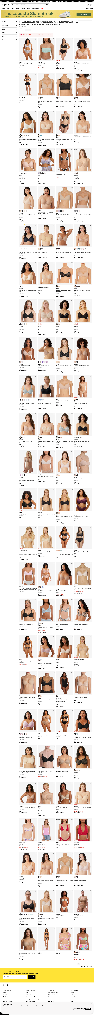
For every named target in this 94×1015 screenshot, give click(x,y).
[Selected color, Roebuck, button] (20, 362)
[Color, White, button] (45, 173)
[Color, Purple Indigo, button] (43, 362)
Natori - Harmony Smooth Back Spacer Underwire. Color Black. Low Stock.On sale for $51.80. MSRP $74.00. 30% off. (46, 762)
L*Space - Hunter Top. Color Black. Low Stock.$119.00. (46, 944)
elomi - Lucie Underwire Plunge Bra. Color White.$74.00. (28, 54)
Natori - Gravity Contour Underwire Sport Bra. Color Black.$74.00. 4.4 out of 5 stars (64, 91)
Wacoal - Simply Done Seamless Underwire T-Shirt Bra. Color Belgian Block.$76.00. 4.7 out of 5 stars (28, 393)
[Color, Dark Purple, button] (59, 249)
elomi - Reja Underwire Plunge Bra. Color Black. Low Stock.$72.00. (64, 726)
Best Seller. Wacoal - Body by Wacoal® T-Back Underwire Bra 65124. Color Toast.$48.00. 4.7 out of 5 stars (83, 166)
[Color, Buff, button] (41, 696)
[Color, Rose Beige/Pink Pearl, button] (39, 98)
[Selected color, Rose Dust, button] (75, 877)
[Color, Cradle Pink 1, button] (22, 734)
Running (72, 999)
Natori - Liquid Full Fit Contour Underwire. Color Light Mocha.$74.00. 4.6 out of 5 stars (83, 279)
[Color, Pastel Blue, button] (77, 734)
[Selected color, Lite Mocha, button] (75, 475)
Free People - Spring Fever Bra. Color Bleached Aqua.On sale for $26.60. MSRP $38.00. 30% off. (46, 54)
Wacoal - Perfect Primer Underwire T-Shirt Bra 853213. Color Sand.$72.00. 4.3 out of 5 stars (83, 128)
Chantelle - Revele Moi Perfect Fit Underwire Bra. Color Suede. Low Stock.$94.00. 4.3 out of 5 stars (28, 543)
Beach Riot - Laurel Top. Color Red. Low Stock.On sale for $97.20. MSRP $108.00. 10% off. (83, 834)
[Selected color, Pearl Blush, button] (39, 587)
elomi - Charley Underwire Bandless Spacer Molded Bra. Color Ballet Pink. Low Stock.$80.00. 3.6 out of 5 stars (28, 166)
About (4, 992)
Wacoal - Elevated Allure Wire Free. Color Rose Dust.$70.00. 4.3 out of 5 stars (83, 870)
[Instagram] (3, 985)
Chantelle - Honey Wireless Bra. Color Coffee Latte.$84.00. (83, 907)
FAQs (27, 992)
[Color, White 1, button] (79, 952)
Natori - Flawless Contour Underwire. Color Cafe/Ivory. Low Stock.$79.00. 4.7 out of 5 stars (83, 689)
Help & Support (89, 8)
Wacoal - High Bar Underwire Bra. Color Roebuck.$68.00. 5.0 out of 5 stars (28, 355)
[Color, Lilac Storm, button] (59, 211)
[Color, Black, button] (77, 98)
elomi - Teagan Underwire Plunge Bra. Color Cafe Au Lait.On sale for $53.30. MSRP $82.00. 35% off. (28, 652)
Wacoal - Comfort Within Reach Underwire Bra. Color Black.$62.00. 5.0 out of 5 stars (83, 430)
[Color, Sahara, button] (41, 173)
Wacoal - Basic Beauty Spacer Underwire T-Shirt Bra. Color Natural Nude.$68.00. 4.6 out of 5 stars (28, 204)
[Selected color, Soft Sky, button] (39, 623)
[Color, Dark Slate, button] (27, 135)
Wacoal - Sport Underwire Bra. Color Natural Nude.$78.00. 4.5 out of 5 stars (46, 242)
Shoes (72, 1001)
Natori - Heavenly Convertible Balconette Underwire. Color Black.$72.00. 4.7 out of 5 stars (64, 279)
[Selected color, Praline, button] (75, 249)
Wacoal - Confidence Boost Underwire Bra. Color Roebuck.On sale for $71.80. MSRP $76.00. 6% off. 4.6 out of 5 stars (64, 579)
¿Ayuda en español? (30, 996)
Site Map (50, 996)
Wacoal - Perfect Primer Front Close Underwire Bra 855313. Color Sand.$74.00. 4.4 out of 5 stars (46, 279)
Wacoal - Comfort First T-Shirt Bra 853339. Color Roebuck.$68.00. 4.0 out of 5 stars (28, 799)
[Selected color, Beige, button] (75, 400)
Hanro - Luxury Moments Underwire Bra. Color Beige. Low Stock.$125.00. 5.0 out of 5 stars (46, 543)
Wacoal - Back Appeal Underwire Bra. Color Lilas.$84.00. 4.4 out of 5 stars (28, 726)
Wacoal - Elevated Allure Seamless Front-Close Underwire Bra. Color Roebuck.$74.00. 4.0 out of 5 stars (83, 355)
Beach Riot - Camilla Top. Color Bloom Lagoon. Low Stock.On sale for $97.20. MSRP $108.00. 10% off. (83, 944)
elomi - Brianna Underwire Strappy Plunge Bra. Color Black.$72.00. (83, 543)
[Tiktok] (7, 985)
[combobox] (27, 4)
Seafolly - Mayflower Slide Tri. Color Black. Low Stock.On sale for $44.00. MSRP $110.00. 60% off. (64, 166)
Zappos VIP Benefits (8, 1001)
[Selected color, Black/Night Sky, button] (57, 324)
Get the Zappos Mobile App (9, 996)
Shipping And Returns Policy (32, 999)
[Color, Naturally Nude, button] (41, 623)
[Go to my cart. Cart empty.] (91, 4)
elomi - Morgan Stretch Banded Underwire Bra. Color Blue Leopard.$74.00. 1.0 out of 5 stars (46, 166)
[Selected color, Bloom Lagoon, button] (75, 952)
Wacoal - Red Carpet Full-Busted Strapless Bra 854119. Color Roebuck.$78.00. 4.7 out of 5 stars (46, 870)
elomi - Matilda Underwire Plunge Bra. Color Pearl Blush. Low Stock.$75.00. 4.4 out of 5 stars (46, 579)
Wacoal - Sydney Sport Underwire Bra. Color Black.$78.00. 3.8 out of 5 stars (46, 393)
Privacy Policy (45, 1005)
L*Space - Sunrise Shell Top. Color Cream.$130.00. (64, 907)
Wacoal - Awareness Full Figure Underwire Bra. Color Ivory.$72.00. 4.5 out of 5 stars (28, 128)
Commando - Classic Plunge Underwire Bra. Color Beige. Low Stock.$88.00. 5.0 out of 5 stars (83, 393)
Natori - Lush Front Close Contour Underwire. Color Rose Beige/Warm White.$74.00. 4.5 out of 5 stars (83, 91)
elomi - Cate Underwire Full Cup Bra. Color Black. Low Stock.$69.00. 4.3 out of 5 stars (64, 54)
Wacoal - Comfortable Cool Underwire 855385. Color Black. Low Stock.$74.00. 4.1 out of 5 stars (83, 726)
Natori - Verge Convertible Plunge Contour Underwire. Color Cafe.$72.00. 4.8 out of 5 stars (28, 689)
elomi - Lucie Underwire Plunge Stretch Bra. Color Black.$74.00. (64, 543)
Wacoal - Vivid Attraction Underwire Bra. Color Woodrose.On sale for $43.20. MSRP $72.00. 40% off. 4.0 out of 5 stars (46, 652)
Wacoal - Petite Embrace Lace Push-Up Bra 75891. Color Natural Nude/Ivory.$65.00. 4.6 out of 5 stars (64, 652)
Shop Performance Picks (57, 1)
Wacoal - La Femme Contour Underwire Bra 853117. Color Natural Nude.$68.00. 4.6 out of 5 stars (46, 128)
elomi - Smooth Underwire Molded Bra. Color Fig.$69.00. (83, 506)
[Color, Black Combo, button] (41, 98)
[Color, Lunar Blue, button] (43, 587)
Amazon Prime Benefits (8, 999)
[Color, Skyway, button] (29, 400)
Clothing (72, 994)
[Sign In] (87, 4)
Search (46, 4)
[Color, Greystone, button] (77, 286)
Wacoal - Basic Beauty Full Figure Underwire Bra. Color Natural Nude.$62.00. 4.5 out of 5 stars (28, 279)
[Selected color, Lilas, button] (20, 734)
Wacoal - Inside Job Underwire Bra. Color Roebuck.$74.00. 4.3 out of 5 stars (46, 355)
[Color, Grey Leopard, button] (25, 915)
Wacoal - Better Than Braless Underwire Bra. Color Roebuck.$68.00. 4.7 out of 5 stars (64, 242)
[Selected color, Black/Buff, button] (57, 135)
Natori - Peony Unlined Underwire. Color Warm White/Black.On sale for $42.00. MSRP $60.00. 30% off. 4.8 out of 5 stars (64, 616)
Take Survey (51, 999)
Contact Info (28, 994)
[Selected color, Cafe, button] (57, 211)
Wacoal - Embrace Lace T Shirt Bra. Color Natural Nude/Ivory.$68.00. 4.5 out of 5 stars (64, 799)
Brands (72, 992)
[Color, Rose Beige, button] (63, 211)
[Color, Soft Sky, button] (77, 249)
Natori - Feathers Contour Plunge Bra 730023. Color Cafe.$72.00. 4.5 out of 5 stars (64, 870)
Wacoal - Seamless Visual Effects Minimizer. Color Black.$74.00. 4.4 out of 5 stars (83, 762)
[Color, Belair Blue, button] (41, 400)
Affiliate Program (52, 994)
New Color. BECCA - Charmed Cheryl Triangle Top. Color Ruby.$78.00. (64, 834)
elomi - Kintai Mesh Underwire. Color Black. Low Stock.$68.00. (28, 506)
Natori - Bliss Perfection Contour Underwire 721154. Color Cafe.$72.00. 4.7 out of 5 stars (64, 204)
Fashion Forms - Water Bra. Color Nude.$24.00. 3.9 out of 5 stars (46, 799)
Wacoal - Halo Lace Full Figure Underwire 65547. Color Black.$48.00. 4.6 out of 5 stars (64, 355)
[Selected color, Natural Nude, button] (39, 135)
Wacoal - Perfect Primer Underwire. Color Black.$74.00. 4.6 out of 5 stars (28, 317)
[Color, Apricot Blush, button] (41, 324)
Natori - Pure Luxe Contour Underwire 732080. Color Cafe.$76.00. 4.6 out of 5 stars (46, 91)
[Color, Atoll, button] (31, 915)
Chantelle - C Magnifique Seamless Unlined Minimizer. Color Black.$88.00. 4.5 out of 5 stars (28, 907)
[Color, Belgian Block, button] (25, 324)
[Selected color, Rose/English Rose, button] (39, 915)
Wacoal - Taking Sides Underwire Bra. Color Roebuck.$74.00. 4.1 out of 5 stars (28, 430)
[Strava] (11, 985)
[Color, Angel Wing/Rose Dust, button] (59, 324)
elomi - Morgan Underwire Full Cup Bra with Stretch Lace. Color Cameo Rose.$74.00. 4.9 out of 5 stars (83, 54)
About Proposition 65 (30, 1001)
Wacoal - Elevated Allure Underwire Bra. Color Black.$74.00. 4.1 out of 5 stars (83, 317)
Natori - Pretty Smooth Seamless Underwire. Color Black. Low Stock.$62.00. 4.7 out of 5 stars (46, 689)
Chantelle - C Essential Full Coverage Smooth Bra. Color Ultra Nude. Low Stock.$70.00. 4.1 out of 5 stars (28, 944)
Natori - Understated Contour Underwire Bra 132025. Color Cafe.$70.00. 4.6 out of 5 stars (83, 204)
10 (88, 963)
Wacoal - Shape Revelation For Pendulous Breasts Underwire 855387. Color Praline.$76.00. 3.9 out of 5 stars (46, 204)
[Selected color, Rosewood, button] (57, 475)
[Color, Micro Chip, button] (22, 135)
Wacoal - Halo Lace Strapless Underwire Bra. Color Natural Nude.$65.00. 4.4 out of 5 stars (46, 430)
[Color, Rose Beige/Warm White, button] (59, 98)
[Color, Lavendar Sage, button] (47, 362)
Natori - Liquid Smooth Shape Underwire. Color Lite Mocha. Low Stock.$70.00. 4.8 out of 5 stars (83, 468)
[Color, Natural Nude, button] (25, 135)
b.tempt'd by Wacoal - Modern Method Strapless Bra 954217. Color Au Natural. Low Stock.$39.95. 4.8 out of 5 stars (83, 652)
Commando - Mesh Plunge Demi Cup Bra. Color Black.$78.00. (28, 91)
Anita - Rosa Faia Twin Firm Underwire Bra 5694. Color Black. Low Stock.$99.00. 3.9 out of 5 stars (64, 506)
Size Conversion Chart (53, 992)
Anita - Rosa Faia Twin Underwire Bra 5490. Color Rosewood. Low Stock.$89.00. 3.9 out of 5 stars (64, 468)
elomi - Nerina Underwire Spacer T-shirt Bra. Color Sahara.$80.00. (46, 726)
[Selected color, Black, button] (57, 98)
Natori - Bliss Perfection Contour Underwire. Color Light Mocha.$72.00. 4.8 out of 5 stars (64, 393)
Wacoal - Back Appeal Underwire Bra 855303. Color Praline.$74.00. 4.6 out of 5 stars (83, 242)
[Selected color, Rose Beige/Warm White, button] (75, 98)
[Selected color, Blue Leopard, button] (39, 173)
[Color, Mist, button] (61, 551)
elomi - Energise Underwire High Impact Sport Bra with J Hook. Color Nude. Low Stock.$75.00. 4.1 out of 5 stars (28, 762)
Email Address (7, 976)
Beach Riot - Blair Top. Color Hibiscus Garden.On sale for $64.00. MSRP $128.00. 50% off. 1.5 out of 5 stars (28, 834)
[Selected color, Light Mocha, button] (75, 286)
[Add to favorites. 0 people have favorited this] (36, 39)
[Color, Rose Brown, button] (77, 324)
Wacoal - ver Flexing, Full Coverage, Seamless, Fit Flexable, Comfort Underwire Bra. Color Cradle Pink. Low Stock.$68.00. (28, 579)
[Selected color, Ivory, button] (20, 135)
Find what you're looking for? (85, 966)
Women (27, 30)
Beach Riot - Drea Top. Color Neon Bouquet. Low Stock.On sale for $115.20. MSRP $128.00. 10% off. (64, 944)
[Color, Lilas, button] (83, 249)
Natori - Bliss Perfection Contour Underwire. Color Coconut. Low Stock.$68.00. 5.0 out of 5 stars (46, 468)
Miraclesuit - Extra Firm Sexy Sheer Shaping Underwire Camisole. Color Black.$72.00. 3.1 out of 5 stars (64, 689)
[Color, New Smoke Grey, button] (22, 915)
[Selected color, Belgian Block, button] (57, 437)
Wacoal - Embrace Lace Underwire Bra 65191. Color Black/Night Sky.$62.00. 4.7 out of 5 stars (64, 317)
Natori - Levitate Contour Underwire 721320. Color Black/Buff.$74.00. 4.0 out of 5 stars (64, 128)
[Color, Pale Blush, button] (57, 551)
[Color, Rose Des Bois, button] (27, 915)
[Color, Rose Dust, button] (81, 249)
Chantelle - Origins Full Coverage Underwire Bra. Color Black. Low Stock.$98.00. (46, 506)
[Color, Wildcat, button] (59, 551)
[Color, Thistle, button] (25, 400)
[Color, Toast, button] (59, 362)
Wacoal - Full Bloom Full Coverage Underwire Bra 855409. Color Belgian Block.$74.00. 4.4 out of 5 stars (64, 430)
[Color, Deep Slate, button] (79, 249)
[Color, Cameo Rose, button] (59, 135)
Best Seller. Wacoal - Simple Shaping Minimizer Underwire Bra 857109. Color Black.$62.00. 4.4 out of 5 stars (28, 242)
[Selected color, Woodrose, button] (39, 660)
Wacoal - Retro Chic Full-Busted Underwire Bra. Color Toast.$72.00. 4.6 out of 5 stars (46, 317)
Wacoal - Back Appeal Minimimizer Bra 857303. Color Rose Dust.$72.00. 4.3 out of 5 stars (28, 870)
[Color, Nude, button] (59, 475)
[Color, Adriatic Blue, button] (41, 135)
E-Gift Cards (51, 1001)
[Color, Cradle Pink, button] (45, 362)
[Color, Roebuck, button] (22, 400)
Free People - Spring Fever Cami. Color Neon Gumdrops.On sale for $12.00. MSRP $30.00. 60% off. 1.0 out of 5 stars (46, 834)
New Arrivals (73, 996)
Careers (5, 994)
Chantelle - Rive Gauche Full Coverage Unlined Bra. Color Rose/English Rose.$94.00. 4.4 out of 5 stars (46, 907)
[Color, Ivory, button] (25, 211)
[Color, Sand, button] (27, 324)
